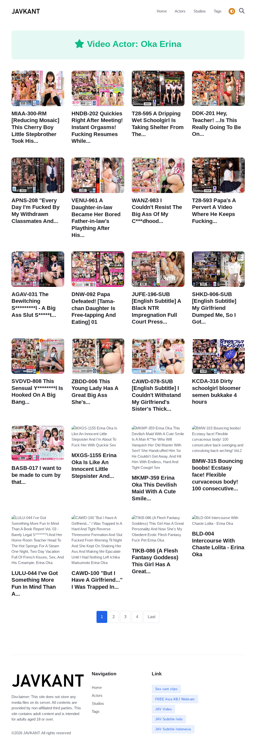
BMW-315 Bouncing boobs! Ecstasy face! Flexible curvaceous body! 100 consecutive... (217, 475)
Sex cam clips (166, 689)
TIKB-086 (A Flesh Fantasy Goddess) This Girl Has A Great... (155, 560)
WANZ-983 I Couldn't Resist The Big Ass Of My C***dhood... (157, 210)
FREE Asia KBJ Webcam (175, 699)
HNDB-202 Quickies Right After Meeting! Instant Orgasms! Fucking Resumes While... (97, 127)
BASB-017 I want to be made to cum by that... (36, 475)
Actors (180, 11)
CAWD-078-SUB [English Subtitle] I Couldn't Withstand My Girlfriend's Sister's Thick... (156, 395)
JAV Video (163, 709)
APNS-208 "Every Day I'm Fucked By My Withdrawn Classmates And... (36, 210)
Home (162, 11)
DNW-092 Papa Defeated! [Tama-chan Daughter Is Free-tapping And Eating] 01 (94, 308)
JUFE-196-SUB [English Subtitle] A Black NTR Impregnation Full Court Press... (156, 308)
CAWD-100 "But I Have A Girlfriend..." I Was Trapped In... (97, 580)
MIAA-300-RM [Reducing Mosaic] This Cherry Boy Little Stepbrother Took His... (35, 127)
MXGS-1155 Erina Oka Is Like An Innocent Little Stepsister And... (94, 465)
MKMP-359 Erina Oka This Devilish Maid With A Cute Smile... (154, 488)
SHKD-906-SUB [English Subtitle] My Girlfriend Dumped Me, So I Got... (214, 308)
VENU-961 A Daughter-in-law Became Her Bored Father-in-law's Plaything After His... (96, 217)
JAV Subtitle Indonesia (173, 729)
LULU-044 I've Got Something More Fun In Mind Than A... (35, 583)
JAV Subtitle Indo (169, 719)
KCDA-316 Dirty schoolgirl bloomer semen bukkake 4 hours (216, 391)
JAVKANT (31, 733)
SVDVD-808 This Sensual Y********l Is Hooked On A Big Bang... (37, 391)
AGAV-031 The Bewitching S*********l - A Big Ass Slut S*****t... (34, 304)
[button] (240, 11)
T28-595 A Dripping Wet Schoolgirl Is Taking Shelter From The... (158, 123)
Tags (218, 11)
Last (151, 617)
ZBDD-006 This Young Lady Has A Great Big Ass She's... (95, 391)
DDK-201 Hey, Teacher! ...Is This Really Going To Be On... (216, 123)
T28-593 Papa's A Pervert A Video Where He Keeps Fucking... (214, 210)
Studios (200, 11)
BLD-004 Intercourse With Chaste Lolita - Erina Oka (218, 544)
